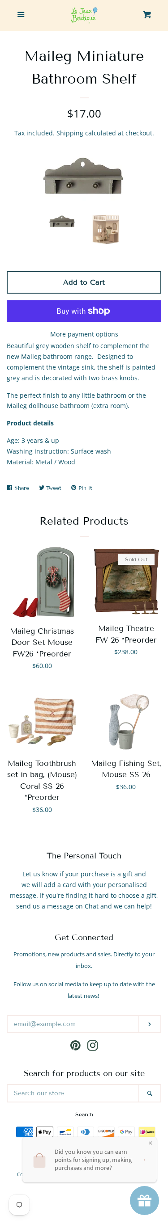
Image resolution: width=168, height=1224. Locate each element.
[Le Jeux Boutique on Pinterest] (75, 1047)
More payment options (84, 334)
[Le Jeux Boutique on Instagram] (92, 1047)
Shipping (69, 133)
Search (84, 1114)
